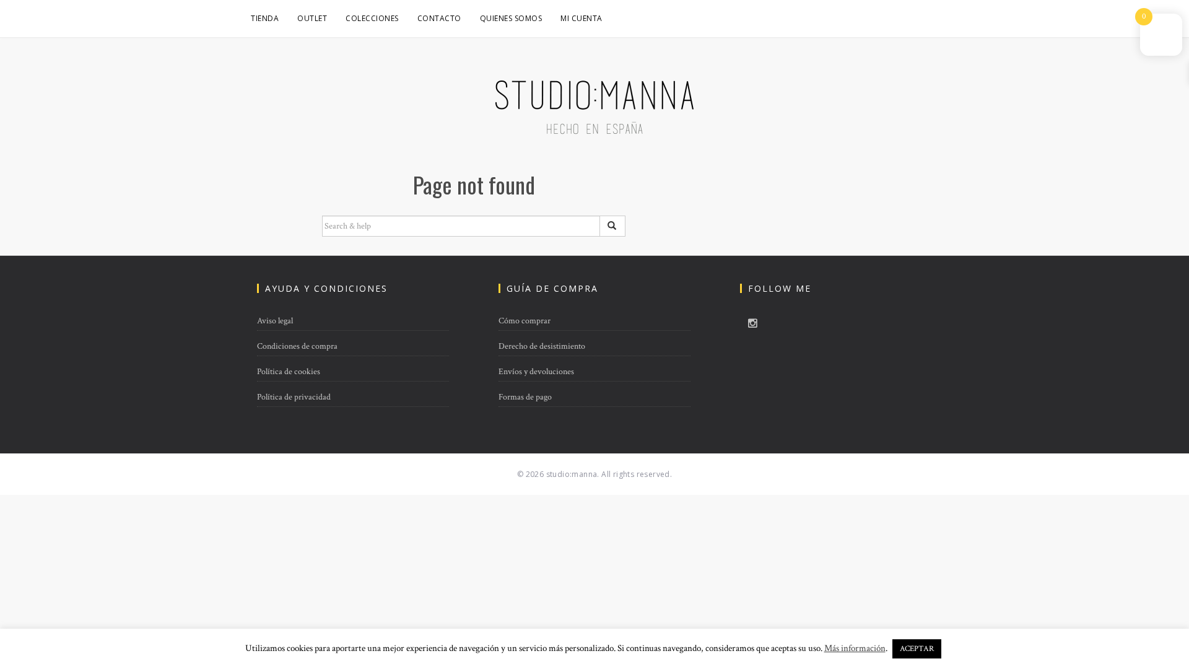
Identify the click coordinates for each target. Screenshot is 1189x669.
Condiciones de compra (297, 346)
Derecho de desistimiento (542, 346)
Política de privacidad (294, 397)
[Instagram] (752, 323)
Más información (855, 648)
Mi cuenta (581, 18)
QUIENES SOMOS (511, 18)
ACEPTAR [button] (917, 649)
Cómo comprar (525, 320)
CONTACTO (439, 18)
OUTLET (312, 18)
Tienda (265, 18)
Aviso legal (275, 320)
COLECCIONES (372, 18)
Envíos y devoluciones (536, 371)
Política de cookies (288, 371)
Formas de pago (525, 397)
